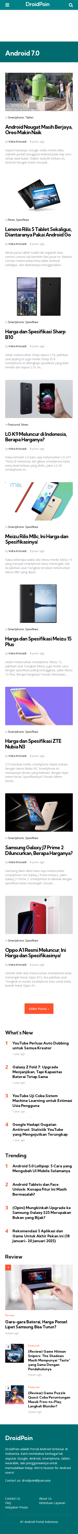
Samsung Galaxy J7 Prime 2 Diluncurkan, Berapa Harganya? (39, 850)
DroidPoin (38, 4)
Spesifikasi (22, 219)
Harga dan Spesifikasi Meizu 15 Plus (38, 641)
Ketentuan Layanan (52, 1503)
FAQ (8, 1503)
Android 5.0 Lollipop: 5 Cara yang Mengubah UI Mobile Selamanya (42, 1168)
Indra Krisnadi (17, 141)
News (11, 219)
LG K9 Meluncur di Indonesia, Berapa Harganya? (36, 437)
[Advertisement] (39, 25)
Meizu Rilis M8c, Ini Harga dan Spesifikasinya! (36, 539)
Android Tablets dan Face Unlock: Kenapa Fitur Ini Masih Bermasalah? (39, 1189)
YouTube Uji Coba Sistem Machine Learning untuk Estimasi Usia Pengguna (42, 1100)
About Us (45, 1498)
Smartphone (16, 117)
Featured (14, 424)
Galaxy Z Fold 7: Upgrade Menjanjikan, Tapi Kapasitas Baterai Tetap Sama (37, 1072)
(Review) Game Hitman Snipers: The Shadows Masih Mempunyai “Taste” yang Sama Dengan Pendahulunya (49, 1360)
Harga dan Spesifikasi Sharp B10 (35, 334)
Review (9, 1315)
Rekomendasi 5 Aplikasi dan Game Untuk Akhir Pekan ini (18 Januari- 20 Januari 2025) (41, 1236)
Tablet (29, 117)
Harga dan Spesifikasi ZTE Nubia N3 (33, 743)
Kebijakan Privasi (16, 1507)
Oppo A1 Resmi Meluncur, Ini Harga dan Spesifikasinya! (35, 953)
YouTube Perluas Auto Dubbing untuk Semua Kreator (40, 1045)
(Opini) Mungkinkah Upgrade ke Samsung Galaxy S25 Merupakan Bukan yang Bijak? (41, 1212)
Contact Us (12, 1498)
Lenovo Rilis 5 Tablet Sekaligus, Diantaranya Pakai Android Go (38, 232)
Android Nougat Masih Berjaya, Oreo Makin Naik (38, 129)
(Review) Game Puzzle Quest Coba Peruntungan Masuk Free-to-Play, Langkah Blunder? (49, 1399)
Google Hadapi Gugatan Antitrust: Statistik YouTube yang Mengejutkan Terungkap (40, 1129)
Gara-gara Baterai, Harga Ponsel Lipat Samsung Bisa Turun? (36, 1324)
